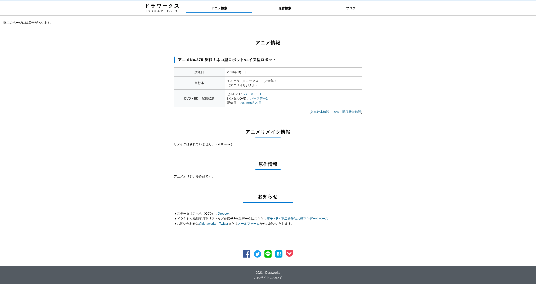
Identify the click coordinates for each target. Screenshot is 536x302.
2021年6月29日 (251, 103)
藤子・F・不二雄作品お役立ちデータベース (297, 218)
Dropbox (223, 213)
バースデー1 (252, 94)
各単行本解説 (320, 112)
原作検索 (285, 8)
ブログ (351, 8)
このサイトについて (268, 277)
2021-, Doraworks (268, 272)
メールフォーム (249, 223)
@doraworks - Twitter (213, 223)
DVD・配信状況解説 (346, 112)
